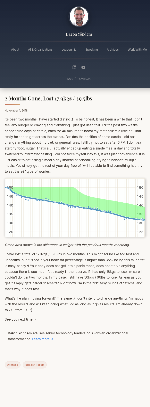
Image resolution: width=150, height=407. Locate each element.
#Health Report (34, 364)
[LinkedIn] (74, 67)
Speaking (92, 49)
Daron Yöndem (79, 34)
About (15, 49)
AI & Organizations (40, 49)
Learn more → (43, 339)
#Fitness (12, 364)
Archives (113, 49)
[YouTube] (83, 67)
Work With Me (137, 49)
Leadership (69, 49)
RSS (70, 79)
